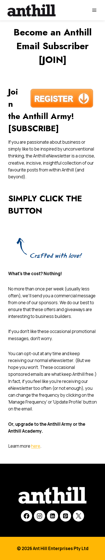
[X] (78, 516)
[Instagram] (39, 516)
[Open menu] (94, 10)
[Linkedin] (52, 516)
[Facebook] (26, 516)
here (35, 446)
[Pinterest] (65, 516)
